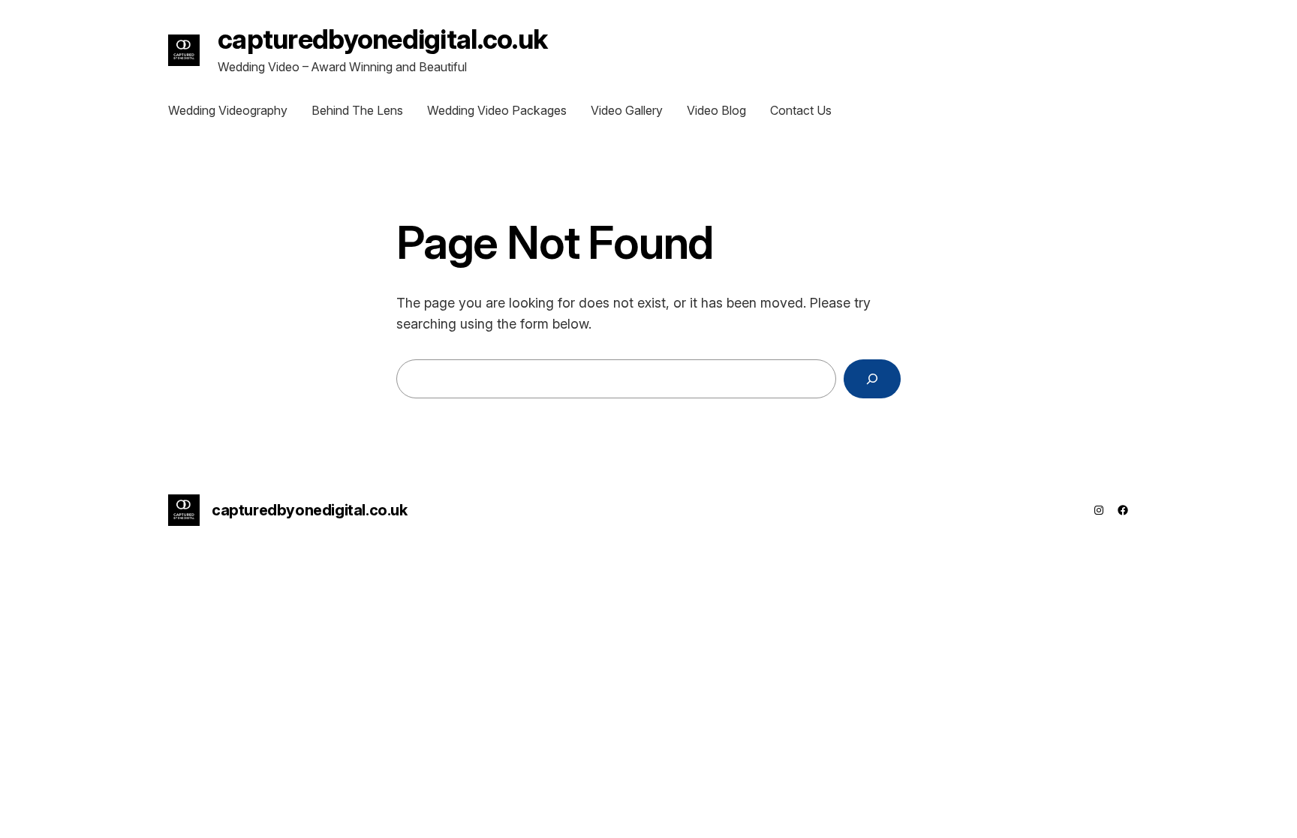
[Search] (872, 378)
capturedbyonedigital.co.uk (382, 39)
